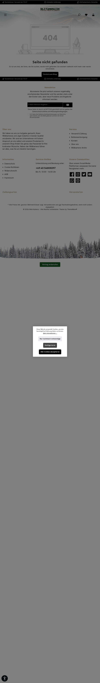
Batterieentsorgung (79, 137)
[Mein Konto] (93, 15)
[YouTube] (90, 174)
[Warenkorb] (98, 13)
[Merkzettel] (86, 15)
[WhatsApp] (72, 180)
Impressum (9, 178)
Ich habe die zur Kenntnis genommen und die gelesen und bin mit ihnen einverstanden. (48, 115)
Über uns (75, 144)
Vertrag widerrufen (50, 264)
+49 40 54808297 (46, 168)
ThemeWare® (72, 209)
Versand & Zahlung (79, 134)
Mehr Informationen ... (50, 333)
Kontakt (74, 141)
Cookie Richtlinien (12, 167)
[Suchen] (79, 15)
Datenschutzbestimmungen (47, 114)
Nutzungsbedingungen (59, 111)
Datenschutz (10, 164)
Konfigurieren (50, 345)
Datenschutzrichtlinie (39, 111)
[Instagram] (78, 174)
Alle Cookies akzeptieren (50, 352)
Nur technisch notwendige (50, 339)
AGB (44, 116)
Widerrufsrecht (11, 171)
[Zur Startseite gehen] (50, 8)
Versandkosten (49, 205)
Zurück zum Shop (50, 74)
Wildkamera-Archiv (79, 148)
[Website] (78, 180)
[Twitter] (84, 174)
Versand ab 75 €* (20, 2)
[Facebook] (72, 174)
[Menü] (5, 15)
